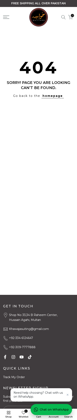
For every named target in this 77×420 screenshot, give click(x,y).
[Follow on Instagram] (13, 357)
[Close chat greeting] (67, 395)
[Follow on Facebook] (5, 357)
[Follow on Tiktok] (30, 357)
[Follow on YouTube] (22, 357)
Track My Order (14, 377)
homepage (53, 96)
